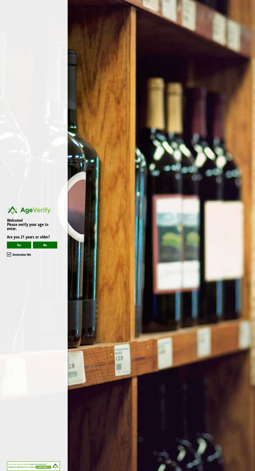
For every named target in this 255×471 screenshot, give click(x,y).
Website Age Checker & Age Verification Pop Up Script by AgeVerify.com (251, 470)
